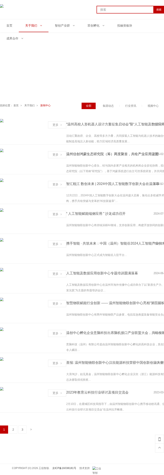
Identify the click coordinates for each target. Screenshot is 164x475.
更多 (56, 124)
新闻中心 (45, 105)
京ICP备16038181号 (64, 468)
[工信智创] (97, 468)
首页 (16, 105)
